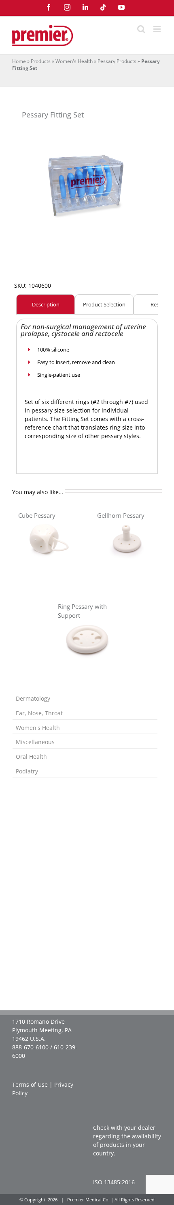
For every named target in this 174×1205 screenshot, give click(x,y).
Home (19, 61)
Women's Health (74, 61)
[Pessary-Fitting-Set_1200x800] (87, 182)
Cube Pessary (36, 515)
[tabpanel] (87, 392)
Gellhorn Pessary (120, 515)
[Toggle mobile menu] (157, 29)
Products (41, 61)
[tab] (45, 304)
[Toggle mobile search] (141, 29)
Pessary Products (117, 61)
